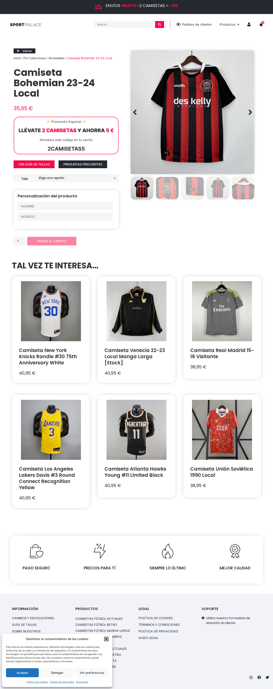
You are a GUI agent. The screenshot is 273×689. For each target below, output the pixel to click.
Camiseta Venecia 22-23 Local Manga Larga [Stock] (135, 356)
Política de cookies (37, 681)
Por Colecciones (34, 58)
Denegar (57, 673)
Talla (24, 178)
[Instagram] (251, 677)
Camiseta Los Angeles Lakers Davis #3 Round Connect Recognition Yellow (47, 478)
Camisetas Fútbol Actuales (99, 618)
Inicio (17, 58)
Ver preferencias (92, 673)
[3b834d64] (192, 112)
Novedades (57, 58)
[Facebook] (259, 677)
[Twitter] (267, 677)
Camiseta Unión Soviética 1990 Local (221, 472)
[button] (106, 639)
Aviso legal (82, 681)
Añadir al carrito (52, 241)
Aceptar (22, 673)
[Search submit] (159, 24)
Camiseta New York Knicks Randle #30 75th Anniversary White (48, 356)
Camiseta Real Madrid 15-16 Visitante (222, 353)
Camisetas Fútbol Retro (96, 624)
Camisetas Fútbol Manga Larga (102, 630)
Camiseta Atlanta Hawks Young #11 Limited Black (135, 472)
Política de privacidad (62, 681)
